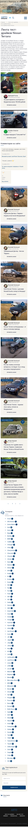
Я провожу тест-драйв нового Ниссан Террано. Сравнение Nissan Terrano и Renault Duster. (14, 447)
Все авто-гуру (20, 814)
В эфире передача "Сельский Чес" (15, 134)
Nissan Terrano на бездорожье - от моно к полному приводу (15, 328)
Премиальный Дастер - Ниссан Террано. (14, 252)
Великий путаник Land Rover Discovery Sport (14, 156)
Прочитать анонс (11, 105)
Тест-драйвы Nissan (6, 23)
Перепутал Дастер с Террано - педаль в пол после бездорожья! (14, 214)
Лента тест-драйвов (13, 22)
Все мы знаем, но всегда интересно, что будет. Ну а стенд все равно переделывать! (14, 367)
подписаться (14, 787)
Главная (3, 22)
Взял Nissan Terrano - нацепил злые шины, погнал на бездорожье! (13, 407)
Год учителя (5, 181)
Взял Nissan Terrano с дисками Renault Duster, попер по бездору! (14, 290)
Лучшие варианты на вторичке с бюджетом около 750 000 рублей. (15, 101)
